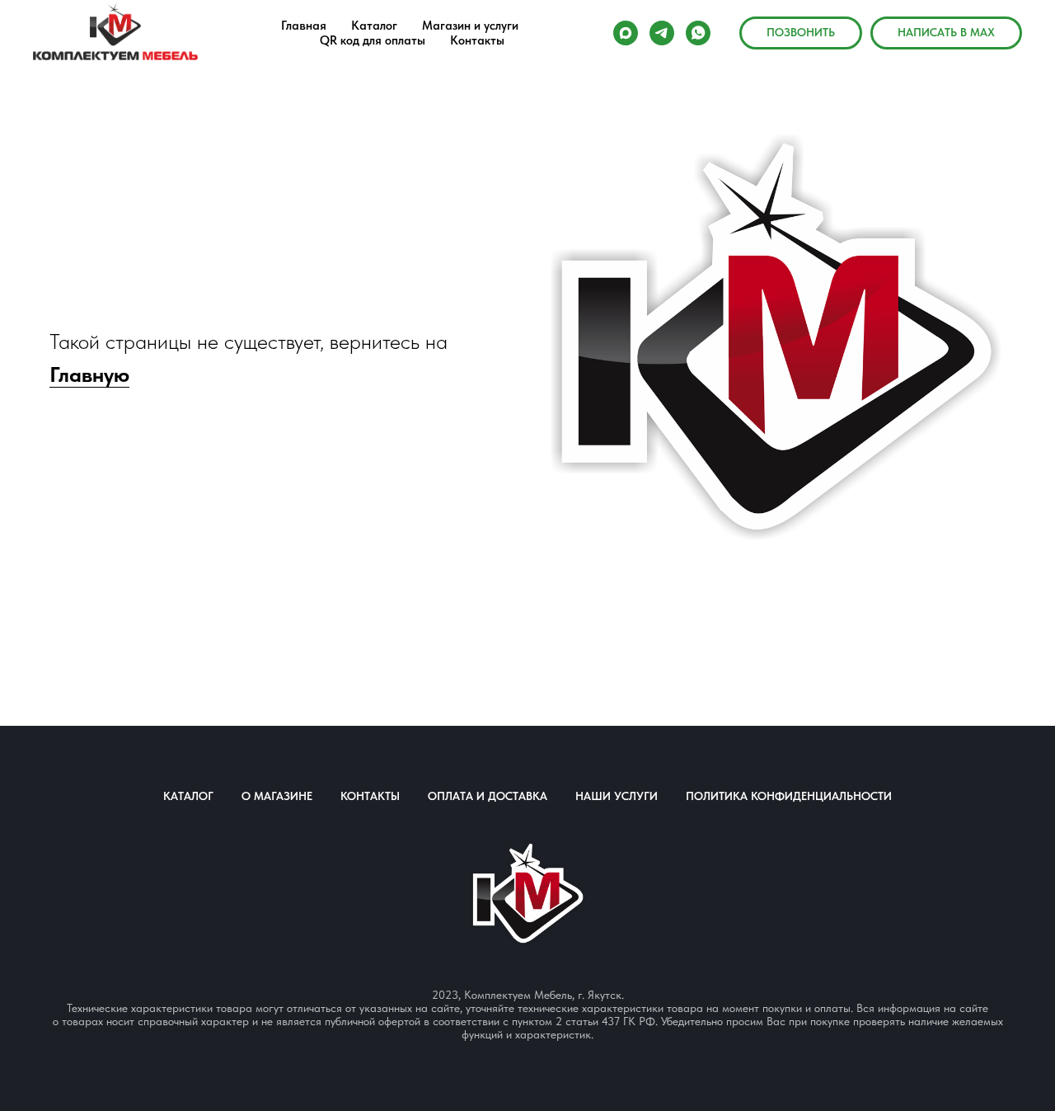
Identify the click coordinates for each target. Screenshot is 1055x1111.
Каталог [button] (374, 25)
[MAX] (625, 33)
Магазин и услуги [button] (470, 25)
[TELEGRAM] (661, 33)
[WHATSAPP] (698, 33)
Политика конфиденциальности (789, 796)
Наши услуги (616, 796)
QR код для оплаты (372, 40)
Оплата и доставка (487, 796)
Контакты (477, 40)
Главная (303, 25)
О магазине (276, 796)
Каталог (188, 796)
